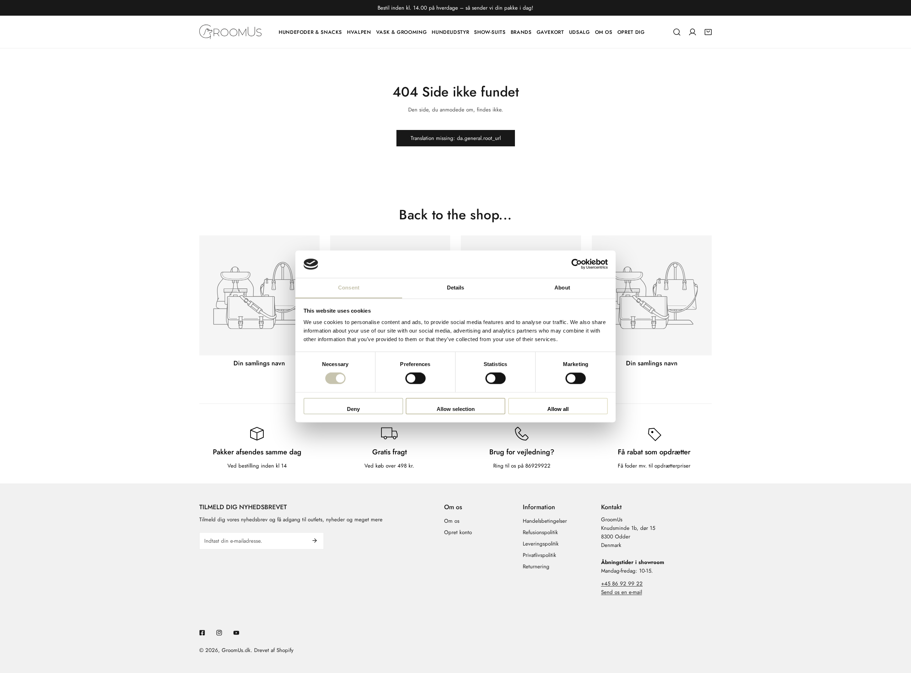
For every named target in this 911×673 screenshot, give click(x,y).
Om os (451, 521)
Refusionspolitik (540, 532)
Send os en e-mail (621, 592)
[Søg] (677, 32)
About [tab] (562, 288)
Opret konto (458, 532)
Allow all (558, 409)
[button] (708, 32)
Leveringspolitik (541, 544)
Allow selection (456, 409)
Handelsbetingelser (545, 521)
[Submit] (314, 540)
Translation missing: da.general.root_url (456, 138)
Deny (353, 409)
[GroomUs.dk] (230, 32)
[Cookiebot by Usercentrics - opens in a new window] (577, 264)
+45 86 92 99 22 (622, 584)
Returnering (536, 566)
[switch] (415, 378)
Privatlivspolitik (539, 555)
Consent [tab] (348, 288)
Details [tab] (455, 288)
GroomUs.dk (236, 650)
